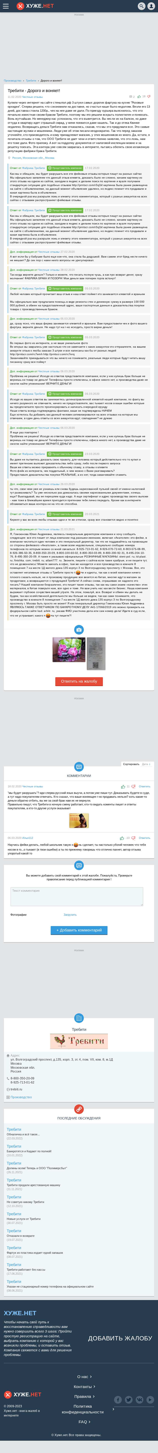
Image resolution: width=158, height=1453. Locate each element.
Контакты (83, 1386)
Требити (14, 1129)
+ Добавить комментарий (79, 930)
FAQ (83, 1422)
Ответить (144, 786)
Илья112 (27, 837)
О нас (82, 1376)
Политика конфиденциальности (83, 1409)
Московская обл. (33, 157)
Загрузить (70, 914)
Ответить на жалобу (79, 681)
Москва (49, 157)
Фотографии (18, 914)
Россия (16, 157)
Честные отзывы (49, 251)
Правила (82, 1396)
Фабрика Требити (33, 167)
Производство (21, 1097)
